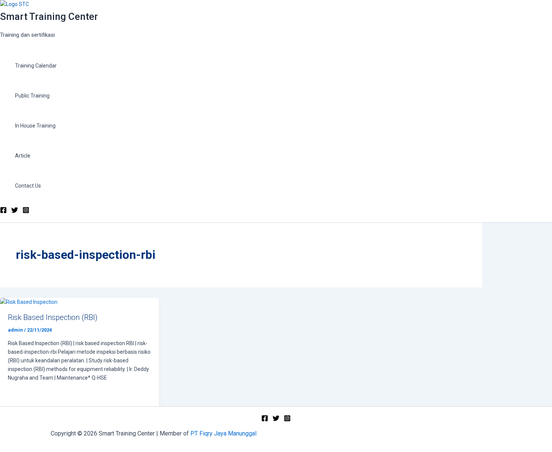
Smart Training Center (49, 16)
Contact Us (28, 186)
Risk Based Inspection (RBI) (53, 317)
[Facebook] (3, 212)
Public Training (32, 96)
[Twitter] (14, 212)
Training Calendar (36, 66)
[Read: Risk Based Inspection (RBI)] (28, 302)
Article (22, 156)
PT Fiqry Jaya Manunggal (224, 433)
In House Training (35, 126)
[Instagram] (26, 212)
